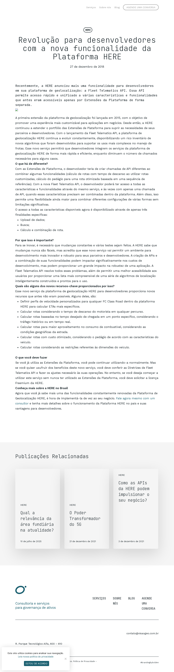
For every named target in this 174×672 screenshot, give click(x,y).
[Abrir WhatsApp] (165, 663)
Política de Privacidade (84, 661)
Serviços (99, 598)
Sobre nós (117, 601)
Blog (131, 598)
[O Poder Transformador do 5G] (86, 509)
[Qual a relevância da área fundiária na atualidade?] (37, 509)
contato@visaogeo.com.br (142, 633)
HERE (88, 29)
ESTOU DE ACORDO (36, 663)
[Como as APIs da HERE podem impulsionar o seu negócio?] (135, 509)
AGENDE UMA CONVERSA (148, 603)
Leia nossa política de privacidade (36, 656)
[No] (65, 658)
